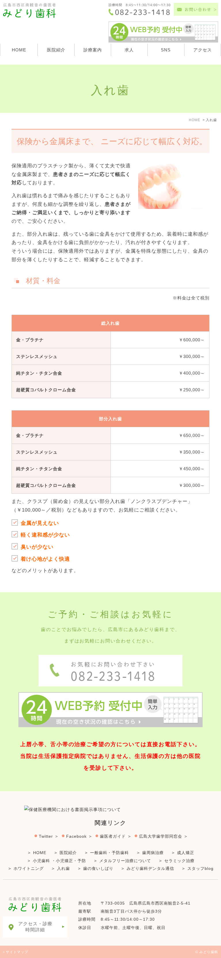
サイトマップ (17, 952)
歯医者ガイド (113, 836)
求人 (129, 49)
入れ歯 (63, 868)
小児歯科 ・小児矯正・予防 (59, 860)
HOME (19, 49)
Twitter (46, 836)
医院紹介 (56, 49)
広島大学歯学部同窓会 (160, 836)
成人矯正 (185, 852)
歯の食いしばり (98, 868)
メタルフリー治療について (125, 860)
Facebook (76, 836)
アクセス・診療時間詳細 (35, 926)
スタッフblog (200, 868)
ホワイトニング (29, 868)
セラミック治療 (179, 860)
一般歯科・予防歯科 (109, 852)
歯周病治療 (153, 852)
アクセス (202, 49)
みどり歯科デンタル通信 (150, 868)
